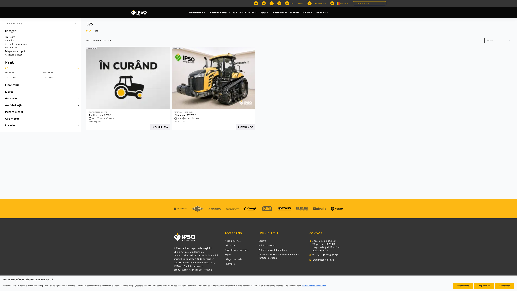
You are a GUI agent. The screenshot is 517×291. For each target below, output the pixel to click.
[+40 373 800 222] (287, 3)
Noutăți (306, 12)
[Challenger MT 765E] (128, 78)
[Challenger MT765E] (213, 78)
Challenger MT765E (185, 115)
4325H (187, 118)
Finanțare (294, 12)
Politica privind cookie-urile (314, 286)
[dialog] (258, 283)
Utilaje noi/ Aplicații (218, 12)
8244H (102, 118)
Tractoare (10, 36)
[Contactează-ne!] (310, 3)
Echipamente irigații (15, 51)
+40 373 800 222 (297, 3)
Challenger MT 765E (100, 115)
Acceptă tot (504, 286)
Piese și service (196, 12)
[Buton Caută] (384, 3)
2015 (179, 118)
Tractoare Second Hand (98, 112)
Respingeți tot (484, 286)
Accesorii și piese (13, 54)
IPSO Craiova (179, 121)
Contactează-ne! (320, 3)
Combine (9, 40)
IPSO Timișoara (95, 121)
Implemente (11, 47)
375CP (111, 118)
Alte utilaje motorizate (16, 44)
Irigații (263, 12)
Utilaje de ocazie (279, 12)
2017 (94, 118)
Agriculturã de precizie (243, 12)
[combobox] (367, 3)
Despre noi (321, 12)
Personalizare (463, 286)
